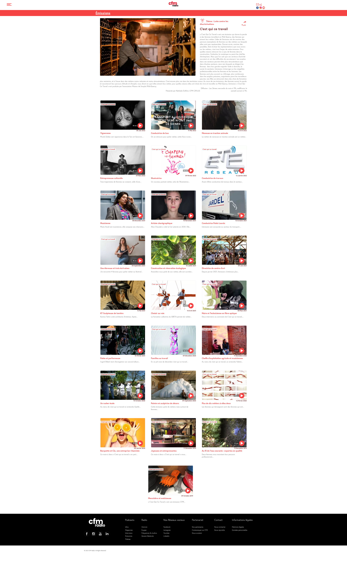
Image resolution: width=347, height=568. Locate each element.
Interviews (128, 533)
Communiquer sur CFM (200, 530)
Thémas (128, 539)
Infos (127, 527)
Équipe (144, 530)
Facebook (166, 527)
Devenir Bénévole (148, 536)
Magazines (129, 530)
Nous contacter (219, 527)
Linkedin (166, 536)
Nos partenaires (197, 527)
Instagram (167, 530)
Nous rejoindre (219, 530)
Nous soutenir (197, 533)
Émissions (128, 536)
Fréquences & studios (149, 533)
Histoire (144, 527)
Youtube (166, 533)
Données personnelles (239, 530)
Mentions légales (238, 527)
